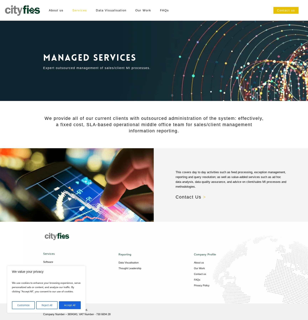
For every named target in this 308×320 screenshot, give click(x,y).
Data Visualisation (129, 262)
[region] (46, 289)
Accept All (69, 305)
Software (48, 261)
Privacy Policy (201, 285)
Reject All (47, 305)
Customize (23, 305)
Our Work (199, 268)
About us (199, 262)
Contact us (200, 274)
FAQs (197, 279)
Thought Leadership (130, 268)
